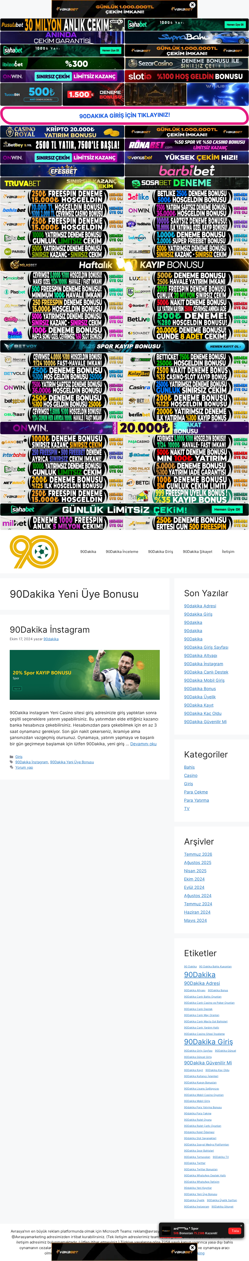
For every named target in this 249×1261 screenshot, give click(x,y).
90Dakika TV (221, 1157)
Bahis (189, 767)
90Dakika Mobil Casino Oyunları (204, 1095)
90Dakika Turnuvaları (197, 1157)
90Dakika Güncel (225, 1050)
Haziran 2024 (197, 912)
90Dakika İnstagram (50, 629)
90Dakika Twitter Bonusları (201, 1169)
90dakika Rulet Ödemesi (199, 1132)
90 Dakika (190, 966)
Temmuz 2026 (198, 854)
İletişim (228, 551)
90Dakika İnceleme (122, 551)
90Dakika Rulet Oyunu (198, 1119)
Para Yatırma (196, 800)
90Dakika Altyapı (200, 655)
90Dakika (88, 551)
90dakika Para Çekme (197, 1113)
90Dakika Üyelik (200, 696)
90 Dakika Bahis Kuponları (215, 966)
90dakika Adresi (200, 605)
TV (187, 808)
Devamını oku (143, 743)
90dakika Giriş (198, 614)
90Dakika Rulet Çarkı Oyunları (202, 1125)
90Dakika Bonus (200, 688)
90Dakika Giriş (160, 551)
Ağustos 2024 (198, 895)
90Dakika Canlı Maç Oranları (201, 1015)
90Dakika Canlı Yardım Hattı (201, 1027)
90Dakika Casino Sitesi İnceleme (204, 1034)
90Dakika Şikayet (197, 551)
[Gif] (124, 265)
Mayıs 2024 (195, 920)
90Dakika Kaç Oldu (203, 713)
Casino (190, 775)
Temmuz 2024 (198, 903)
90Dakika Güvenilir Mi (205, 721)
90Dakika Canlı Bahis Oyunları (203, 996)
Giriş (19, 757)
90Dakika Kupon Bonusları (200, 1082)
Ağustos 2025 (197, 862)
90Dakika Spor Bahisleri (199, 1150)
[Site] (62, 196)
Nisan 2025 (195, 870)
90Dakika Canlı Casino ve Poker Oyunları (209, 1002)
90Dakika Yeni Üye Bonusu (72, 762)
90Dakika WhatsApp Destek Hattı (205, 1175)
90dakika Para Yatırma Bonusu (203, 1107)
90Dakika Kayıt (198, 705)
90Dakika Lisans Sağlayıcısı (201, 1088)
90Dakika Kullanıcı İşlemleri (201, 1076)
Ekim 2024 (194, 879)
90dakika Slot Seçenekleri (200, 1138)
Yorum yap (24, 767)
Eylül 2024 (194, 887)
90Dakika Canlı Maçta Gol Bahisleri (206, 1021)
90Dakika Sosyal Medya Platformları (206, 1144)
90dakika (193, 622)
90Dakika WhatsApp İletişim (201, 1181)
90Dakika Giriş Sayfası (206, 647)
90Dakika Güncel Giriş (198, 1057)
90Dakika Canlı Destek (206, 672)
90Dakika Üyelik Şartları (222, 1200)
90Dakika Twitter (194, 1163)
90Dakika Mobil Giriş (204, 680)
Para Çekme (196, 792)
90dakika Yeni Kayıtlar (198, 1187)
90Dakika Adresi (202, 983)
